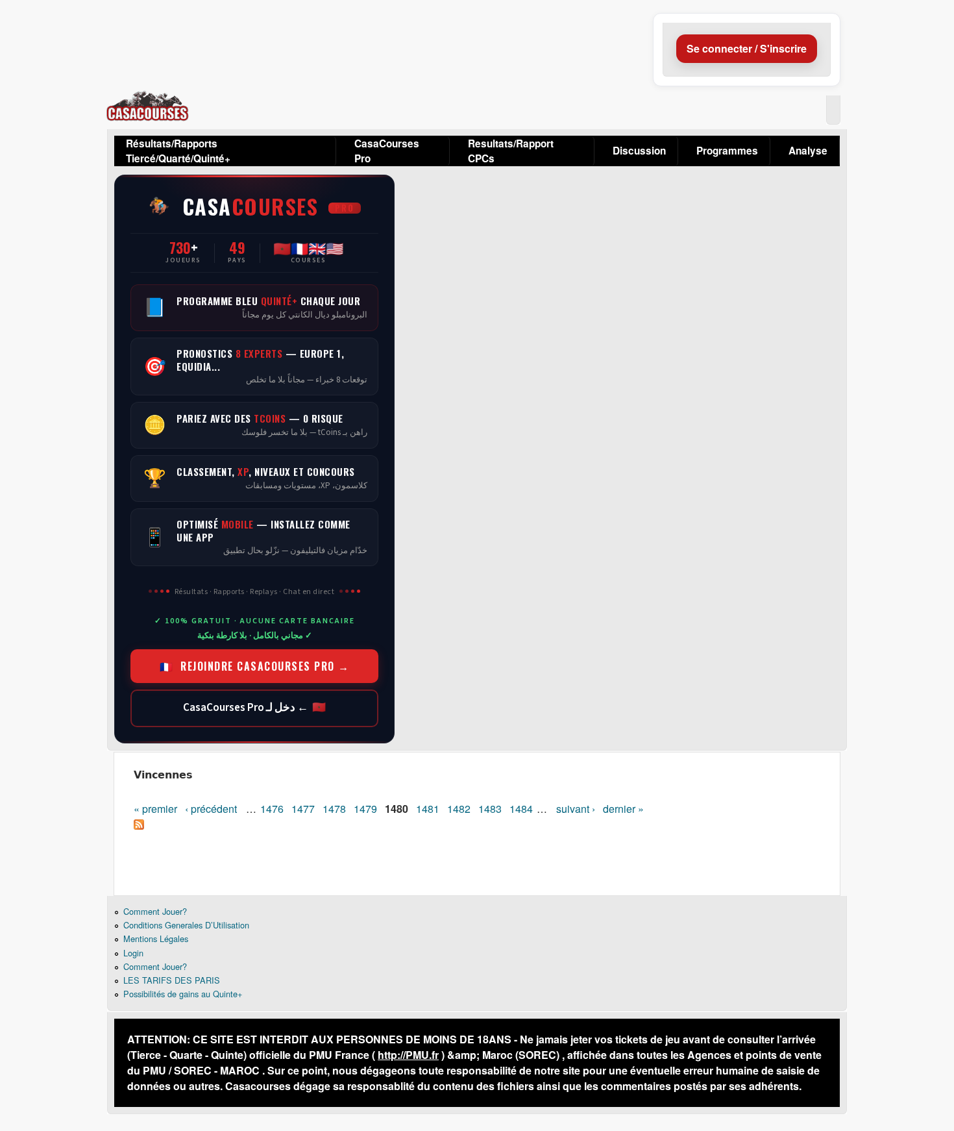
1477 (303, 808)
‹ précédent (211, 808)
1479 (365, 808)
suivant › (575, 808)
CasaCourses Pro (386, 151)
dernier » (623, 808)
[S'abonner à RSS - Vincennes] (139, 825)
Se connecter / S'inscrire (747, 48)
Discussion (639, 150)
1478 (334, 808)
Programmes (727, 150)
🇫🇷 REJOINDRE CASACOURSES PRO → (255, 666)
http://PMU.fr (408, 1054)
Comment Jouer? (155, 911)
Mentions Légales (155, 938)
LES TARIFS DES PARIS (171, 980)
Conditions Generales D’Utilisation (186, 925)
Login (133, 953)
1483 (490, 808)
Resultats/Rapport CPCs (511, 151)
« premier (155, 808)
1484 (521, 808)
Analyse (808, 150)
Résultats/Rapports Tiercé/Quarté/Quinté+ (178, 151)
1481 (427, 808)
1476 (272, 808)
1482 (459, 808)
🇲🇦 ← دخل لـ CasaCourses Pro (254, 707)
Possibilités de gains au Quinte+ (182, 994)
